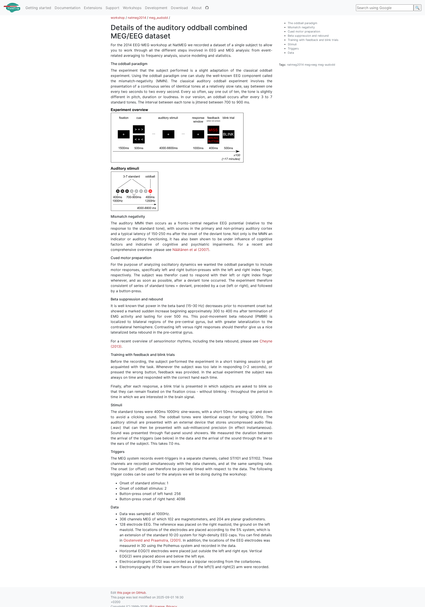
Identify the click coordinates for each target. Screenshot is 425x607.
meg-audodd (326, 64)
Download (179, 8)
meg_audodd (158, 17)
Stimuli (292, 44)
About (196, 8)
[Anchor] (174, 35)
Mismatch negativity (301, 27)
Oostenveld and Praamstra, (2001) (152, 540)
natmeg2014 (137, 17)
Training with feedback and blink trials (313, 40)
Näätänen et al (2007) (190, 249)
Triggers (293, 48)
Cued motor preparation (304, 31)
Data (291, 52)
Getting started (38, 8)
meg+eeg (311, 64)
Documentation (67, 8)
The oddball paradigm (302, 23)
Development (156, 8)
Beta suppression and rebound (308, 35)
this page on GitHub (131, 592)
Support (112, 8)
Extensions (93, 8)
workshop (118, 17)
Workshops (132, 8)
